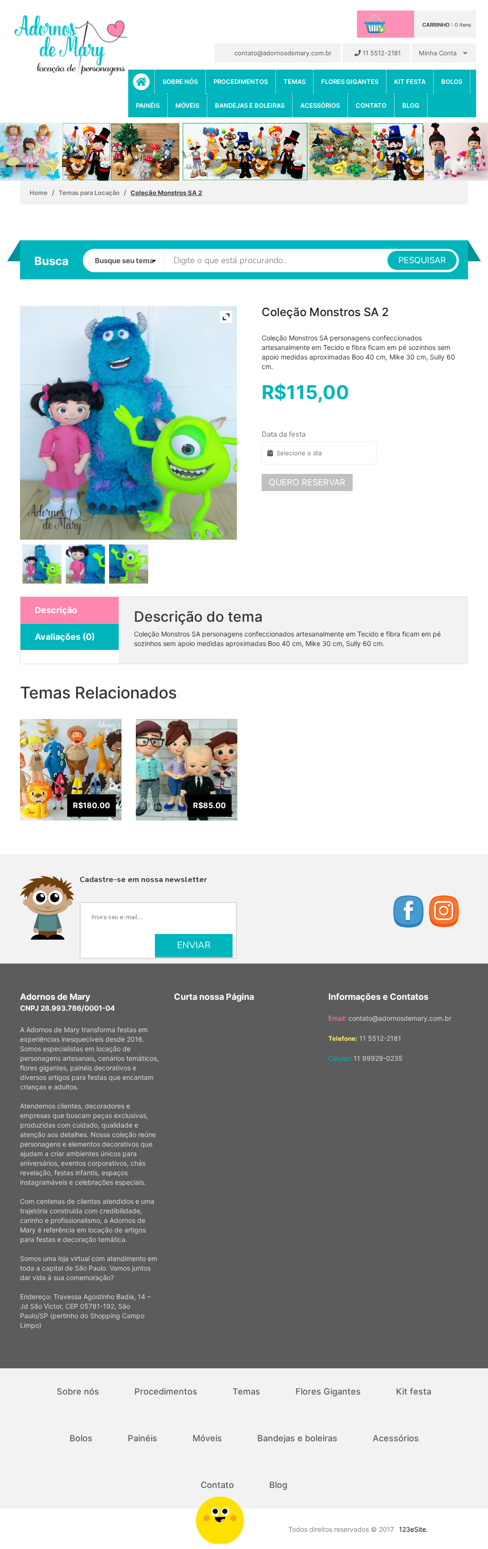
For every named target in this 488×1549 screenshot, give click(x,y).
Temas (294, 81)
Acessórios (320, 105)
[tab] (69, 610)
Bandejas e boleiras (250, 105)
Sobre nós (180, 81)
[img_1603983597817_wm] (41, 564)
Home (39, 192)
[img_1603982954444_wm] (128, 564)
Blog (410, 105)
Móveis (187, 105)
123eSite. (413, 1529)
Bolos (451, 81)
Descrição (56, 610)
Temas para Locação (89, 192)
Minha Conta (438, 53)
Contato (371, 105)
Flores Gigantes (349, 81)
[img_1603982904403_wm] (85, 564)
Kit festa (410, 81)
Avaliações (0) (65, 637)
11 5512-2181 (381, 53)
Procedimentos (241, 81)
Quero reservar (307, 482)
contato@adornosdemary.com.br (282, 53)
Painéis (148, 105)
